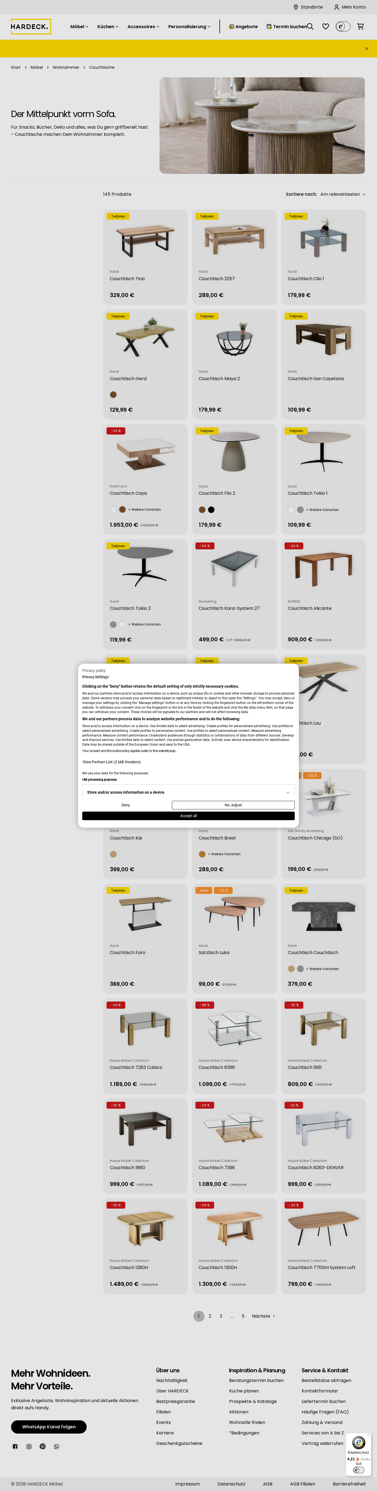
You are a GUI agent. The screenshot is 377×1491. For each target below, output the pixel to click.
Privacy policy (94, 670)
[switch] (358, 1470)
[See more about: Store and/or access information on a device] (288, 792)
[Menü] (368, 1436)
